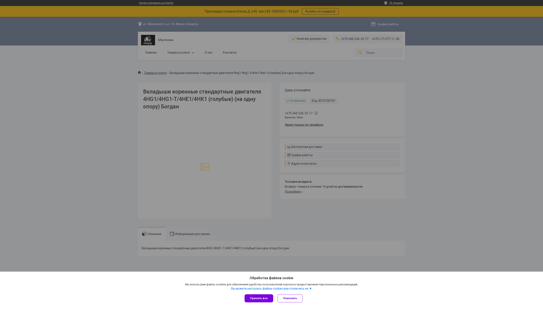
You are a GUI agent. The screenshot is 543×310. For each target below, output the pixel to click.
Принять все (259, 298)
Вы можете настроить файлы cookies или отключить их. (270, 288)
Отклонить (290, 298)
